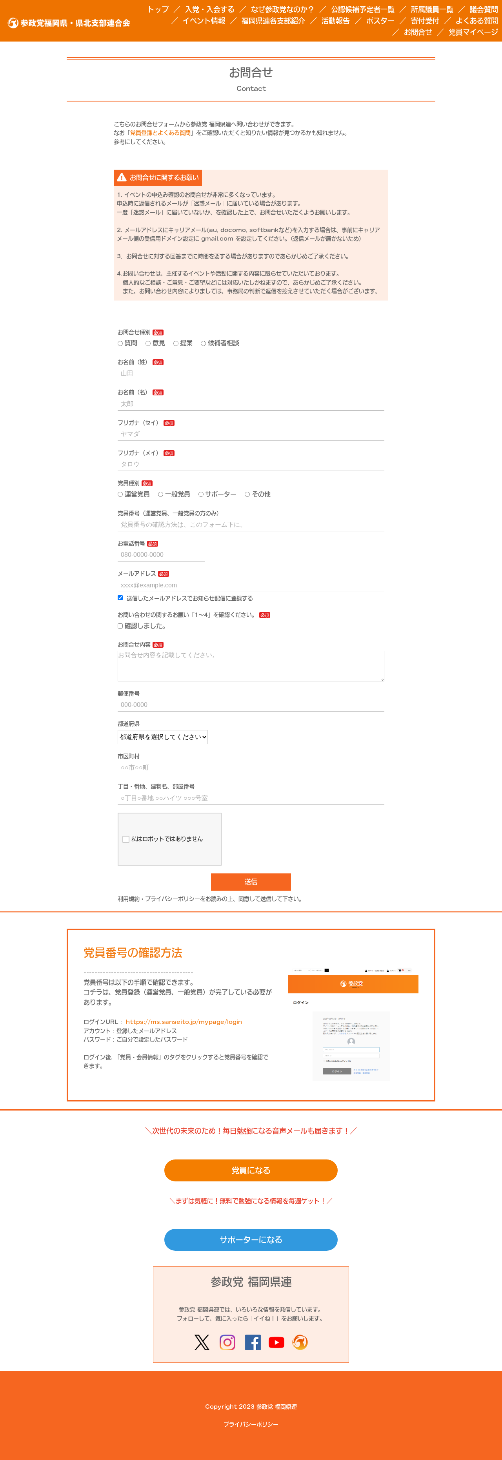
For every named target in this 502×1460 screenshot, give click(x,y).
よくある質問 (477, 20)
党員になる (251, 1170)
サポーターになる (251, 1240)
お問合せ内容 (134, 644)
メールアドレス (137, 573)
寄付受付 (425, 20)
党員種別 (129, 483)
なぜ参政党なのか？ (283, 9)
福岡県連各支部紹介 (273, 20)
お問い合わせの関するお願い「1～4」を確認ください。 (187, 615)
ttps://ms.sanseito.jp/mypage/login (186, 1022)
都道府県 (129, 723)
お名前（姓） (134, 362)
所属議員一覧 (432, 9)
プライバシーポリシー (251, 1424)
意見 (159, 343)
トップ (158, 9)
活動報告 (336, 20)
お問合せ (418, 32)
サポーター (220, 494)
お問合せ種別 (134, 332)
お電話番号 (131, 543)
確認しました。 (147, 626)
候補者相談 (223, 343)
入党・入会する (210, 9)
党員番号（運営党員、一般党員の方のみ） (170, 513)
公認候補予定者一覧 (363, 9)
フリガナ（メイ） (140, 453)
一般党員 (177, 494)
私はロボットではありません (167, 839)
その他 (261, 494)
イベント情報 (204, 20)
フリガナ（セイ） (140, 423)
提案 (186, 343)
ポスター (380, 20)
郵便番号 (129, 693)
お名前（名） (134, 392)
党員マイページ (473, 32)
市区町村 (129, 756)
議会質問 (484, 9)
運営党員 (137, 494)
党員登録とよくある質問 (160, 133)
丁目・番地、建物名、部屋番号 (156, 786)
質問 (131, 343)
